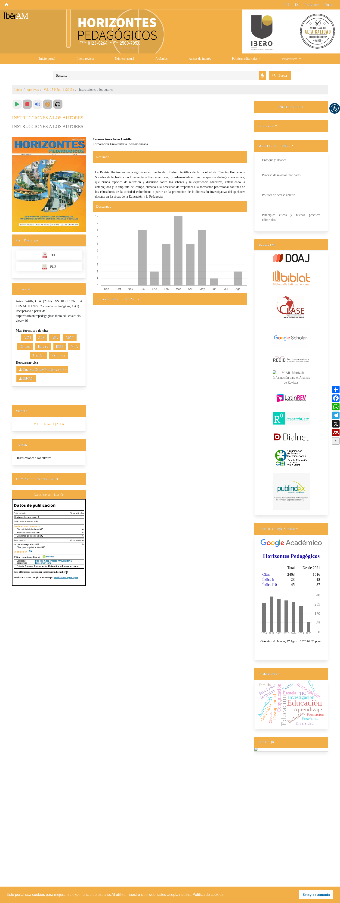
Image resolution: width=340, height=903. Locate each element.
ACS (41, 337)
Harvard (43, 346)
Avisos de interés (200, 58)
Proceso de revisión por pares (281, 175)
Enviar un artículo (291, 107)
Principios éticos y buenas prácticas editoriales (291, 217)
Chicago (25, 346)
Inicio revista (85, 58)
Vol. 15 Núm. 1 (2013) (59, 89)
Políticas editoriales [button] (245, 58)
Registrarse (311, 4)
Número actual (124, 58)
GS (30, 551)
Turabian (38, 355)
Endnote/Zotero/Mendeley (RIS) (44, 369)
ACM (27, 337)
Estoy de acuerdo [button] (316, 895)
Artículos (161, 58)
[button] (334, 108)
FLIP (53, 266)
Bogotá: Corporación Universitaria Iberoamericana (53, 562)
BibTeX (27, 378)
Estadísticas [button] (290, 59)
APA (55, 337)
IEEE (59, 346)
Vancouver (58, 355)
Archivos (33, 89)
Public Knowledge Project (66, 577)
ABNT (69, 337)
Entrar (329, 4)
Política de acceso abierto (278, 195)
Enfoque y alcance (274, 160)
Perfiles (50, 557)
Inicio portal (47, 58)
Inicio (18, 89)
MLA (74, 346)
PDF (53, 255)
